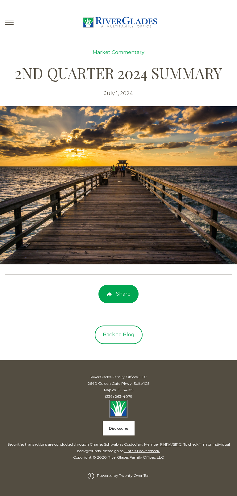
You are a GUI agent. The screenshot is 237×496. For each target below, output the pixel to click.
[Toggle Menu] (9, 22)
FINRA (166, 444)
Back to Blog (119, 335)
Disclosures (118, 428)
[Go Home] (118, 22)
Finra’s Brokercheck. (142, 450)
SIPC (177, 444)
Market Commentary (118, 52)
